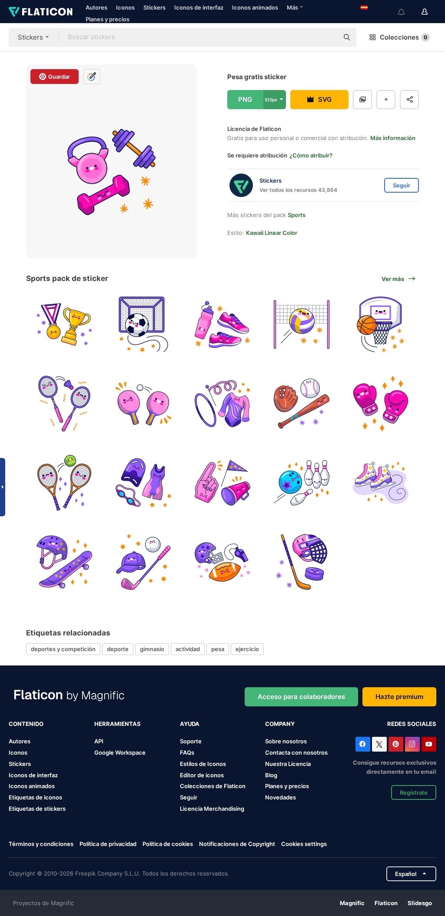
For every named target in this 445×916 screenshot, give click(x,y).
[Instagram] (412, 744)
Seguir (188, 797)
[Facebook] (362, 744)
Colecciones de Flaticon (213, 785)
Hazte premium (399, 696)
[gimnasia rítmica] (223, 404)
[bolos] (301, 483)
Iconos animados (255, 7)
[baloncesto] (380, 325)
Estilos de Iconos (203, 763)
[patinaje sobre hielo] (380, 483)
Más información (392, 137)
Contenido (26, 723)
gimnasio (152, 648)
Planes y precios (108, 19)
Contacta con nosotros (296, 752)
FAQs (187, 752)
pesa (217, 648)
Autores (96, 7)
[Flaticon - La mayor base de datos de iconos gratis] (41, 12)
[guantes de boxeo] (380, 404)
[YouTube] (429, 744)
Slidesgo (420, 902)
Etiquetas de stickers (37, 808)
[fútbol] (144, 325)
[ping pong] (144, 404)
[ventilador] (223, 483)
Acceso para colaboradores (301, 696)
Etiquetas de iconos (35, 797)
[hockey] (301, 562)
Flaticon (386, 902)
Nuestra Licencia (288, 763)
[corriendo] (223, 325)
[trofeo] (65, 325)
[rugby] (223, 562)
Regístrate (414, 792)
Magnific (352, 902)
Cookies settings (304, 844)
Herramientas (117, 723)
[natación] (144, 483)
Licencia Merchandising (212, 808)
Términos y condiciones (41, 843)
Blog (271, 775)
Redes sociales (411, 723)
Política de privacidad (108, 843)
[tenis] (65, 483)
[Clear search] (327, 37)
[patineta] (65, 562)
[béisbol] (301, 404)
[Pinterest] (396, 744)
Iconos (125, 7)
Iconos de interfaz (198, 7)
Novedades (280, 797)
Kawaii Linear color (271, 232)
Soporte (191, 741)
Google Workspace (120, 752)
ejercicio (247, 648)
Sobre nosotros (286, 741)
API (98, 741)
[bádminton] (65, 404)
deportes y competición (63, 648)
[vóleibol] (301, 325)
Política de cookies (168, 843)
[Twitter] (379, 744)
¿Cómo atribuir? (310, 155)
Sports (297, 214)
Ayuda (189, 723)
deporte (118, 648)
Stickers (154, 7)
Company (280, 723)
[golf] (144, 562)
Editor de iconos (202, 775)
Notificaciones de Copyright (237, 843)
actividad (188, 648)
